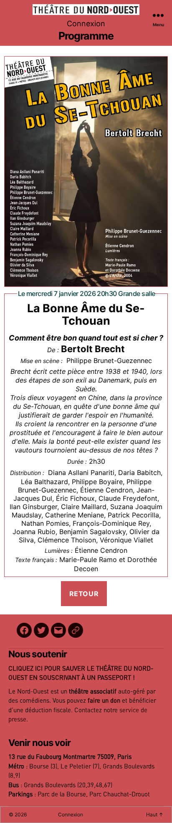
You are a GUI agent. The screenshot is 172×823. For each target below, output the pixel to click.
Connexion (86, 23)
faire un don (104, 701)
